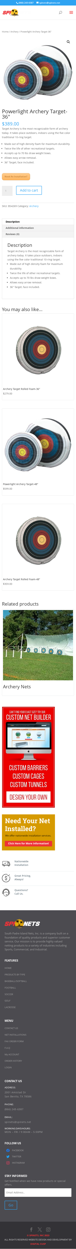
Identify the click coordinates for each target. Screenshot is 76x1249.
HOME (8, 968)
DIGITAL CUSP (38, 1243)
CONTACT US (11, 1028)
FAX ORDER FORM (14, 1041)
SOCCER (9, 994)
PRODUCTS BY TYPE (15, 974)
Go (10, 1205)
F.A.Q (7, 1047)
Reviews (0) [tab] (12, 234)
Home (5, 31)
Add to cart (29, 190)
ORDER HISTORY (13, 1060)
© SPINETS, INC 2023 (38, 1235)
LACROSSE (10, 1007)
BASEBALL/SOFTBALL (16, 981)
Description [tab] (13, 221)
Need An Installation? (16, 176)
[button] (68, 42)
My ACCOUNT (12, 1054)
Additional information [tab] (20, 228)
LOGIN (8, 1067)
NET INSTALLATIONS (15, 1034)
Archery (14, 31)
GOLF (7, 1000)
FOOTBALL (10, 987)
